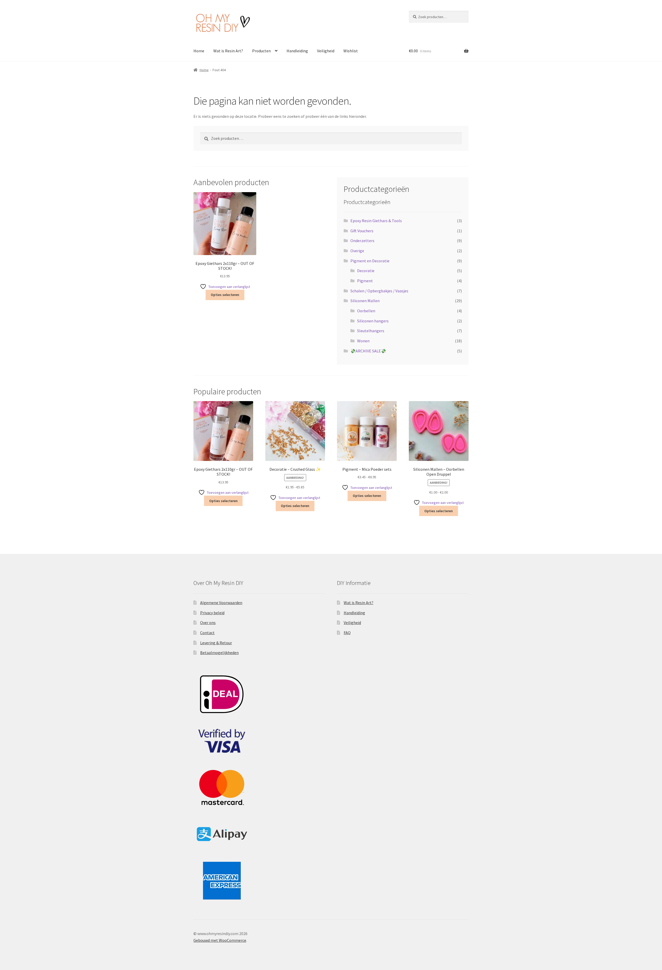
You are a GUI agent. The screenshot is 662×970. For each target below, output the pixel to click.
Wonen (363, 340)
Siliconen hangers (373, 320)
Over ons (208, 622)
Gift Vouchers (361, 230)
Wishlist (350, 50)
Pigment (365, 280)
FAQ (347, 632)
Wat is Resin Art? (228, 50)
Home (198, 50)
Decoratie (365, 270)
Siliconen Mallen (365, 300)
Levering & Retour (216, 642)
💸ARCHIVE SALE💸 (368, 350)
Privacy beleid (212, 612)
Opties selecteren (225, 294)
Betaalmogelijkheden (219, 652)
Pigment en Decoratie (369, 260)
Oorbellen (366, 310)
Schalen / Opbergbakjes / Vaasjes (379, 290)
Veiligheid (325, 50)
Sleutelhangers (370, 330)
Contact (207, 632)
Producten (261, 50)
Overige (357, 250)
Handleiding (297, 50)
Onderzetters (362, 240)
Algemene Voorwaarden (221, 602)
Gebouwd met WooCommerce (219, 940)
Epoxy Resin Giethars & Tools (376, 220)
